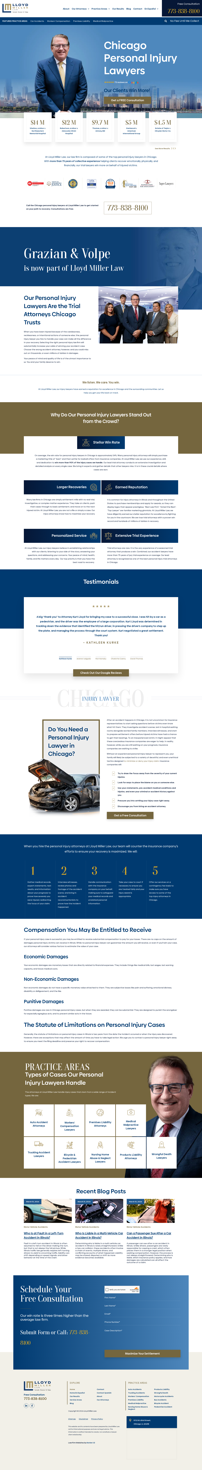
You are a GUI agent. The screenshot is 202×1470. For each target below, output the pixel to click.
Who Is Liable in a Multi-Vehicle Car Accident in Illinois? (99, 1235)
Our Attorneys (79, 8)
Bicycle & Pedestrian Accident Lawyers (69, 1158)
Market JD (91, 1443)
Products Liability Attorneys (131, 1156)
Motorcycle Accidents (163, 1396)
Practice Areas (99, 8)
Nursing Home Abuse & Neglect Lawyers (100, 1158)
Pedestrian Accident (163, 1407)
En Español (150, 8)
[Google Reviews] (121, 82)
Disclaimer (83, 1419)
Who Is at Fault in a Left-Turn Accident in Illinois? (43, 1235)
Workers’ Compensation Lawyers (69, 1126)
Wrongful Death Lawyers (161, 1156)
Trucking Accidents (136, 1393)
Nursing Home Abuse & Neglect (138, 1408)
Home (72, 1389)
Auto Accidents (135, 1389)
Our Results (118, 8)
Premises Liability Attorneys (100, 1124)
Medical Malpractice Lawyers (131, 1125)
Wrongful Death (161, 1393)
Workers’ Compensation (58, 21)
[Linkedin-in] (26, 1405)
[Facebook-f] (32, 1405)
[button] (165, 21)
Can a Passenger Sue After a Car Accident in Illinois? (149, 1235)
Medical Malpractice (103, 21)
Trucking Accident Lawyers (39, 1154)
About (66, 8)
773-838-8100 (184, 11)
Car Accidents (37, 21)
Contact (137, 8)
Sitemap (72, 1419)
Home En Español (77, 1393)
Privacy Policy (97, 1419)
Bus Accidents (160, 1400)
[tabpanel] (48, 1229)
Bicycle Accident (161, 1403)
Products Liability (162, 1389)
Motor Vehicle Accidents (36, 1227)
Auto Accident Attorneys (39, 1124)
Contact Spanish (104, 1393)
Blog (128, 8)
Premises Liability (81, 21)
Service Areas (76, 1400)
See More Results (162, 148)
